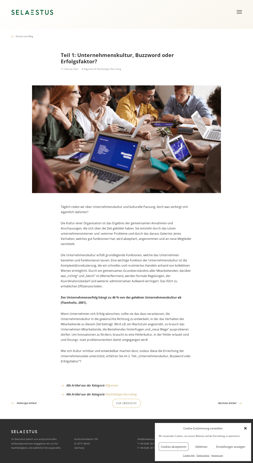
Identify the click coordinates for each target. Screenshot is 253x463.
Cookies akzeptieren (173, 447)
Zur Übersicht (126, 403)
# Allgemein (87, 69)
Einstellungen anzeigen (230, 447)
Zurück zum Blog (24, 36)
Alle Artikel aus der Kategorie (92, 385)
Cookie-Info (189, 455)
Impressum (217, 455)
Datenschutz (203, 455)
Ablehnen (201, 447)
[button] (245, 428)
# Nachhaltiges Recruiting (108, 69)
